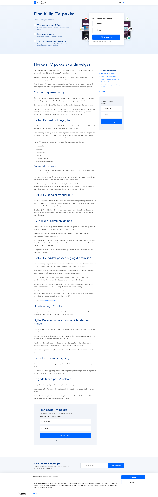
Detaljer (35, 493)
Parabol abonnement (48, 300)
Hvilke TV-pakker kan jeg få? (109, 76)
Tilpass (132, 482)
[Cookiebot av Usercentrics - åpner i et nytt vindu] (22, 494)
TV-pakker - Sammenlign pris (109, 82)
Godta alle (133, 477)
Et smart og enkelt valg (108, 73)
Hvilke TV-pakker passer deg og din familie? (111, 85)
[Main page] (41, 2)
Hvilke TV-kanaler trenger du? (110, 79)
